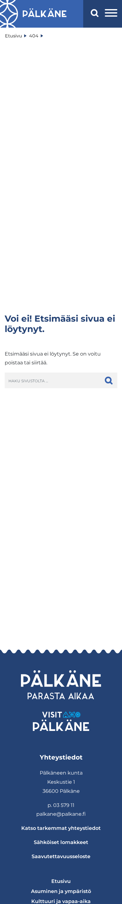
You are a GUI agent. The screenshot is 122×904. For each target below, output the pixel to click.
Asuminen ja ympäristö (61, 891)
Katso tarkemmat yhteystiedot (61, 828)
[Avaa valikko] (111, 14)
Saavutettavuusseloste (61, 856)
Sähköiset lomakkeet (61, 842)
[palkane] (44, 14)
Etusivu (61, 881)
